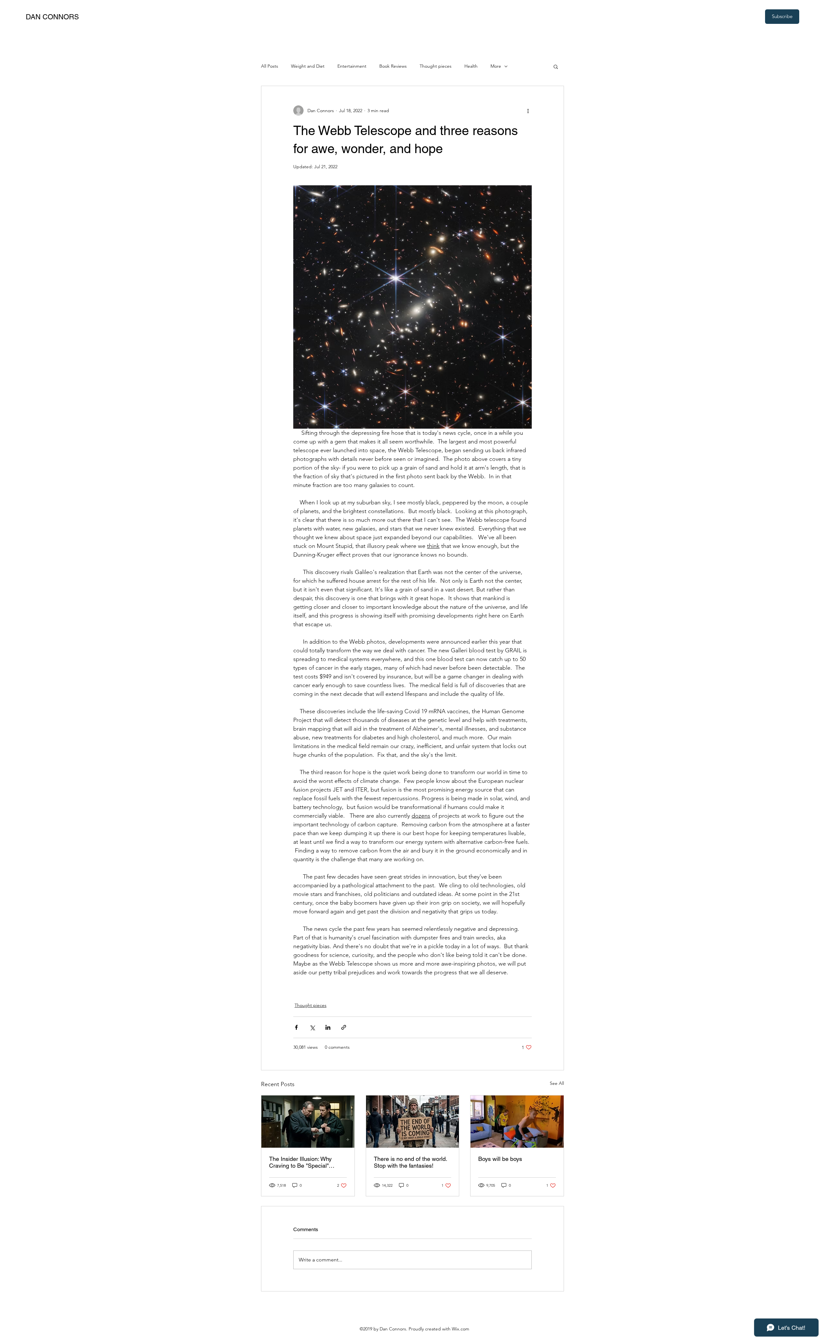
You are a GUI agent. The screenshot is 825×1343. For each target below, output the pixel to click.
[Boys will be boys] (517, 1121)
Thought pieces (435, 66)
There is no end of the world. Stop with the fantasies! (410, 1162)
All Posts (269, 66)
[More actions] (528, 110)
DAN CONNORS (52, 17)
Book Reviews (393, 66)
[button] (556, 66)
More (495, 66)
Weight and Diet (308, 66)
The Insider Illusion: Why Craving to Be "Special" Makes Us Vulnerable (300, 1162)
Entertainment (351, 66)
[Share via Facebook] (296, 1027)
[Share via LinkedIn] (328, 1027)
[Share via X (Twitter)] (312, 1027)
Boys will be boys (500, 1158)
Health (471, 66)
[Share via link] (344, 1027)
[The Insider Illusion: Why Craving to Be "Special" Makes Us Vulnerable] (307, 1121)
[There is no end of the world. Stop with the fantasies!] (412, 1121)
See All (557, 1083)
